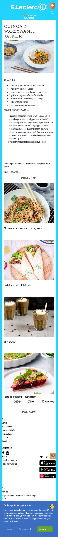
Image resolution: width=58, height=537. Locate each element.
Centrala (5, 423)
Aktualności (6, 441)
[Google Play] (47, 469)
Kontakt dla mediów (9, 460)
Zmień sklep (52, 12)
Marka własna (7, 434)
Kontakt (5, 456)
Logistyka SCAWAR (9, 430)
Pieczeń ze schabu (12, 172)
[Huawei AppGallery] (47, 476)
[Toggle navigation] (5, 8)
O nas (4, 419)
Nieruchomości (7, 426)
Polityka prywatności (9, 464)
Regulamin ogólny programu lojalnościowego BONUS (19, 497)
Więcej (15, 521)
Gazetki (5, 437)
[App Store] (47, 463)
